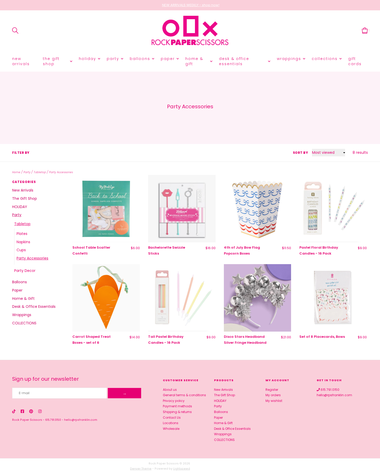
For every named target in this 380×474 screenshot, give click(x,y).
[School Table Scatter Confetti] (106, 208)
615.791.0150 (53, 420)
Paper (168, 58)
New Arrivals (21, 61)
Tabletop (40, 172)
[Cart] (365, 30)
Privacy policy (174, 401)
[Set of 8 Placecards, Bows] (333, 298)
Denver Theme (140, 469)
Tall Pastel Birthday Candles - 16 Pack (166, 339)
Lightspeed (181, 469)
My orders (273, 395)
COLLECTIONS (325, 58)
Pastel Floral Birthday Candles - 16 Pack (318, 250)
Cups (21, 250)
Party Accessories (61, 172)
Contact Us (172, 417)
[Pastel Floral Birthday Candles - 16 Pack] (333, 208)
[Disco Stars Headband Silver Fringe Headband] (257, 298)
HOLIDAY (87, 58)
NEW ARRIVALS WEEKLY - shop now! (190, 5)
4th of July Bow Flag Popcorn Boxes (242, 250)
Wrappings (289, 58)
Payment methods (177, 406)
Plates (22, 233)
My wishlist (273, 401)
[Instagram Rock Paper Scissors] (40, 411)
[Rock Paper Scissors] (190, 30)
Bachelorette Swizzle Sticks (166, 250)
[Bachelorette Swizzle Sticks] (182, 208)
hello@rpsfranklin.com (80, 420)
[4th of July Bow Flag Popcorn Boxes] (257, 208)
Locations (170, 423)
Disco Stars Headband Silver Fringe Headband (245, 339)
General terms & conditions (184, 395)
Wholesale (171, 428)
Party (113, 58)
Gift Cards (355, 61)
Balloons (140, 58)
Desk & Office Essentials (234, 61)
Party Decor (24, 270)
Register (271, 389)
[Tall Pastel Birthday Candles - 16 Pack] (182, 298)
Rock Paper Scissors (27, 420)
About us (170, 389)
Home (16, 172)
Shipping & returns (177, 412)
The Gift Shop (51, 61)
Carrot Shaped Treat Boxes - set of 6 (91, 339)
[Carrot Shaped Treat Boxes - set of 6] (106, 298)
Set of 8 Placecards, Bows (322, 336)
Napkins (23, 241)
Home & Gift (194, 61)
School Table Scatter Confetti (91, 250)
